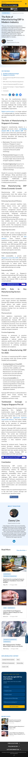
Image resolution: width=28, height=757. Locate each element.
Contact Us (15, 497)
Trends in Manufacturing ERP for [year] (13, 84)
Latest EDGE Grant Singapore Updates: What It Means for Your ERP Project (13, 612)
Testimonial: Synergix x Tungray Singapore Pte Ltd (13, 87)
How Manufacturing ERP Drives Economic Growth (14, 78)
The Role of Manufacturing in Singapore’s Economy (11, 74)
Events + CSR (5, 666)
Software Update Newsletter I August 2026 (16, 727)
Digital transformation (7, 111)
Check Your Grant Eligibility (9, 5)
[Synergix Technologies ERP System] (14, 9)
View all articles (21, 550)
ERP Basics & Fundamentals (10, 576)
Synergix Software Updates (8, 659)
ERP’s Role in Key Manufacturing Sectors (13, 81)
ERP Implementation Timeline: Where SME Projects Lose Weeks (13, 645)
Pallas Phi (5, 584)
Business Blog (6, 13)
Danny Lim (10, 40)
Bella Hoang (6, 648)
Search (26, 9)
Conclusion (6, 90)
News (5, 607)
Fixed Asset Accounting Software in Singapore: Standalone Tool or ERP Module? (13, 580)
